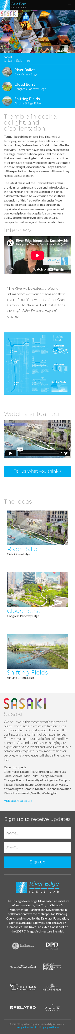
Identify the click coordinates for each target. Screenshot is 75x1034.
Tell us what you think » (38, 471)
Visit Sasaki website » (18, 800)
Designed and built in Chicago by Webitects (37, 1027)
